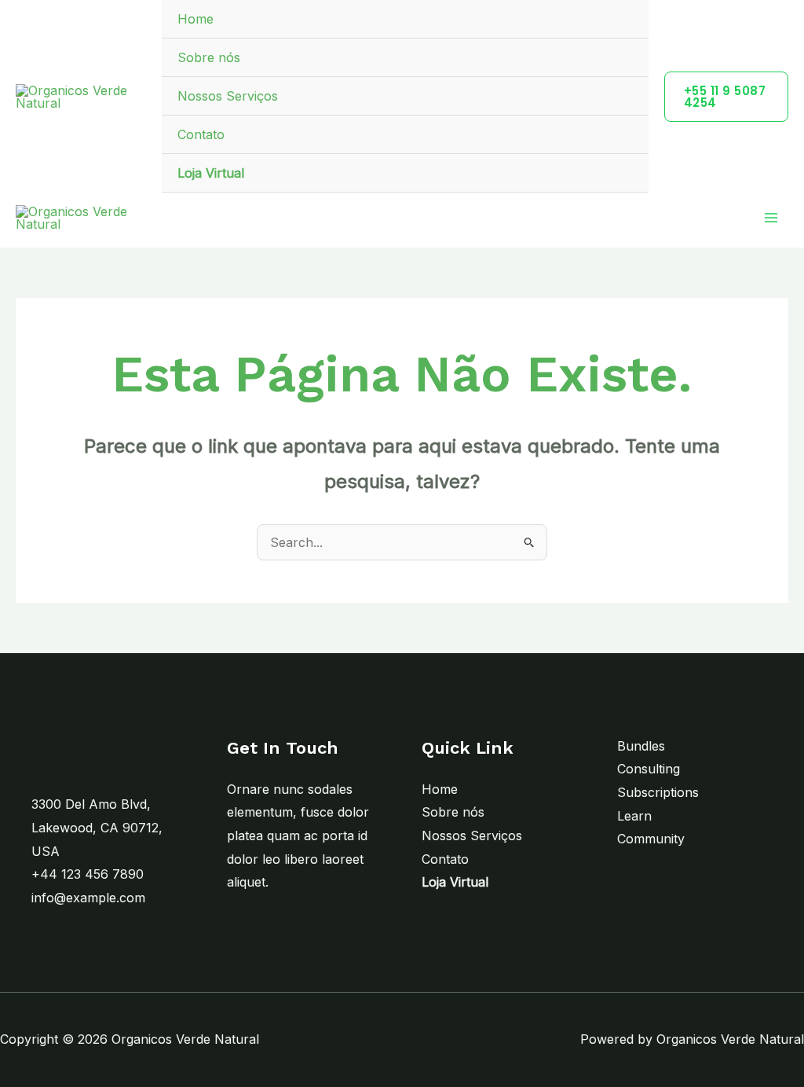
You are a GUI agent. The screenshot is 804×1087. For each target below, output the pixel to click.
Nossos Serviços (227, 96)
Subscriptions (658, 792)
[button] (726, 97)
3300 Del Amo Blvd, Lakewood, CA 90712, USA (97, 827)
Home (195, 19)
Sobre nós (208, 57)
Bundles (641, 746)
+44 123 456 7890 (87, 874)
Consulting (648, 769)
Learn (634, 816)
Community (651, 838)
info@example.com (88, 897)
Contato (201, 134)
